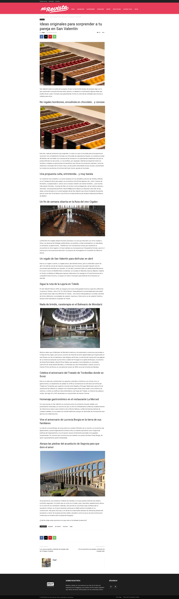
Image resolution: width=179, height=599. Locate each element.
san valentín (58, 526)
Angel (43, 32)
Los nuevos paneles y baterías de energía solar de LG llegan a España (54, 550)
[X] (46, 37)
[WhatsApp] (54, 37)
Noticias (46, 17)
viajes (71, 526)
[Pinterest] (50, 37)
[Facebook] (41, 37)
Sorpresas (65, 526)
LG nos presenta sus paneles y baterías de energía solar (91, 550)
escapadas (50, 526)
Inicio (41, 17)
